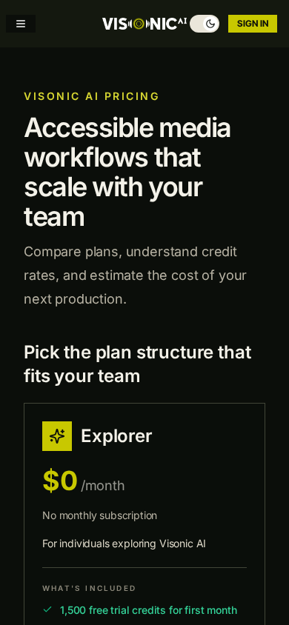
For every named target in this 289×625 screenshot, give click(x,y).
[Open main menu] (21, 24)
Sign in (252, 23)
